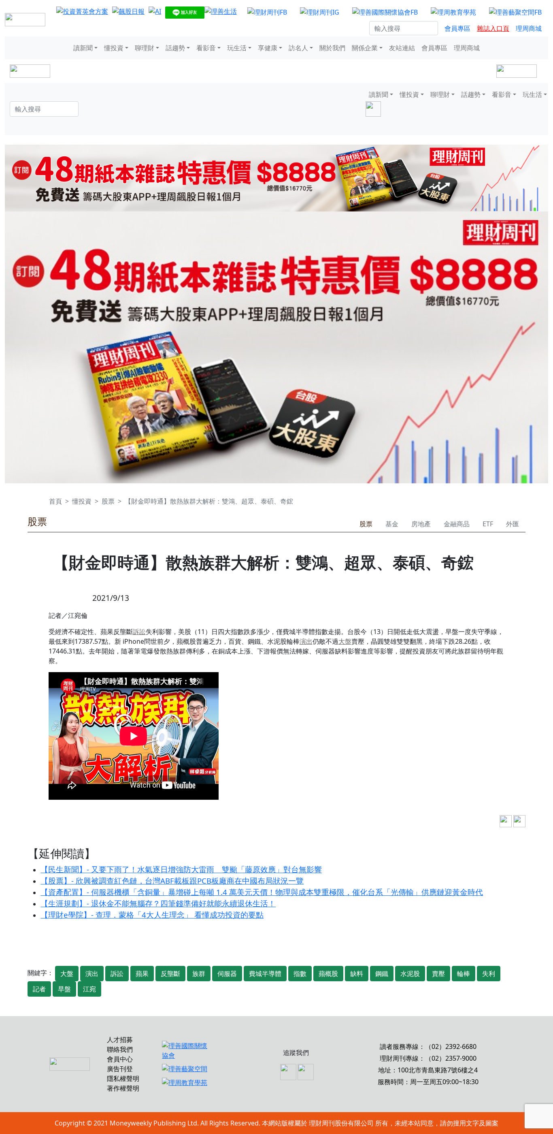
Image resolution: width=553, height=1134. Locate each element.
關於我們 (332, 47)
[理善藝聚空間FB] (515, 11)
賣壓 (438, 973)
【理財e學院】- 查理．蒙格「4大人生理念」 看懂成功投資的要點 (152, 915)
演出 (306, 641)
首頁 (55, 501)
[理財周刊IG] (320, 11)
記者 (39, 989)
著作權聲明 (123, 1088)
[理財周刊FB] (267, 11)
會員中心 (120, 1059)
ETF (488, 523)
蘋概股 (328, 973)
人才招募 (120, 1039)
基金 (391, 523)
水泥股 (410, 973)
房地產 (421, 523)
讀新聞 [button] (83, 47)
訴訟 (139, 631)
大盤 (344, 641)
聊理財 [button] (144, 47)
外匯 (512, 523)
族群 (198, 973)
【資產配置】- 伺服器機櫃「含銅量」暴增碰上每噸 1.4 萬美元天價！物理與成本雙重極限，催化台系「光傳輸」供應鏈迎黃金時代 (261, 892)
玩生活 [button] (237, 47)
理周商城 (529, 28)
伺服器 (227, 973)
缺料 (356, 973)
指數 (300, 973)
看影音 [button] (206, 47)
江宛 (89, 989)
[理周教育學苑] (453, 11)
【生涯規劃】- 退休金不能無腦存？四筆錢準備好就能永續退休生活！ (158, 903)
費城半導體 (265, 973)
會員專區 (457, 28)
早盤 (64, 989)
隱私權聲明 (123, 1078)
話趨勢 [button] (175, 47)
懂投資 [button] (113, 47)
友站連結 (402, 47)
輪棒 (463, 973)
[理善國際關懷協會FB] (385, 11)
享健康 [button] (267, 47)
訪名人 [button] (298, 47)
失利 (488, 973)
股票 (108, 501)
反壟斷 (170, 973)
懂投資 (81, 501)
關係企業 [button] (365, 47)
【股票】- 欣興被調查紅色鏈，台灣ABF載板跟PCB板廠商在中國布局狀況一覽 (172, 881)
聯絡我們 (120, 1049)
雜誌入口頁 (493, 28)
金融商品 (457, 523)
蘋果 (142, 973)
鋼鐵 (381, 973)
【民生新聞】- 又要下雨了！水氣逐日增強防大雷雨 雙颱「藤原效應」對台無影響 (181, 869)
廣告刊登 (120, 1068)
